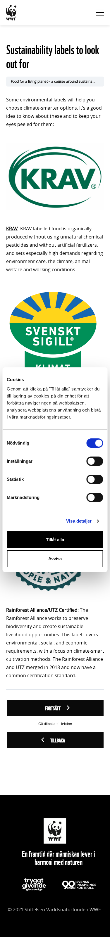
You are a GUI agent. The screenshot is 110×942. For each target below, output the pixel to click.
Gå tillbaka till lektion (55, 724)
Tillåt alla (55, 539)
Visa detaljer (79, 520)
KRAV (12, 229)
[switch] (94, 461)
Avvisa (55, 558)
